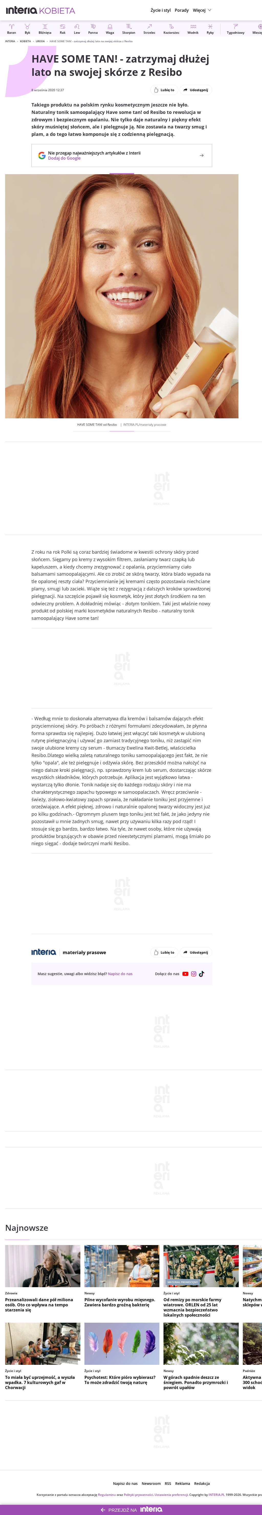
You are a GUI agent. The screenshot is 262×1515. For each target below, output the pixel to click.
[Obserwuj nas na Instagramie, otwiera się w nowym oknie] (194, 974)
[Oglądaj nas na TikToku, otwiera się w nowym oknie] (202, 974)
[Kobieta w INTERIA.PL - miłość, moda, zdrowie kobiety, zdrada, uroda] (57, 10)
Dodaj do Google (91, 158)
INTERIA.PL (217, 1495)
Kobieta (25, 41)
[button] (203, 10)
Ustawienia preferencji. (172, 1495)
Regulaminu (107, 1495)
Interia (10, 41)
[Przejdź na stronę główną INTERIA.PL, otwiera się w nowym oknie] (22, 10)
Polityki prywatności (138, 1495)
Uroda (40, 41)
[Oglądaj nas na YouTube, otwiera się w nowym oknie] (185, 974)
